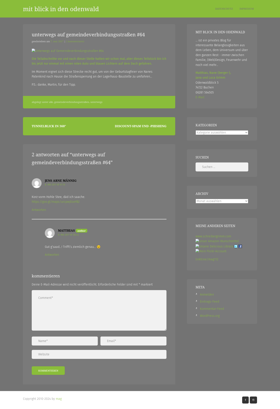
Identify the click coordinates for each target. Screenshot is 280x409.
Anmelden (207, 294)
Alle (51, 102)
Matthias (66, 230)
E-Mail (200, 97)
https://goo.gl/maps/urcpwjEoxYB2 (56, 202)
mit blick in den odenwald (61, 9)
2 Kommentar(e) (75, 41)
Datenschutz (224, 8)
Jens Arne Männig (61, 180)
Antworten (39, 210)
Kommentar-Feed (212, 309)
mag (59, 399)
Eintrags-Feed (209, 301)
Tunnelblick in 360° (49, 126)
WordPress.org (210, 316)
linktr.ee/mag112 (207, 259)
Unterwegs (96, 102)
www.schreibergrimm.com (213, 236)
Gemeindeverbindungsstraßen (71, 102)
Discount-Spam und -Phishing (140, 126)
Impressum (247, 8)
